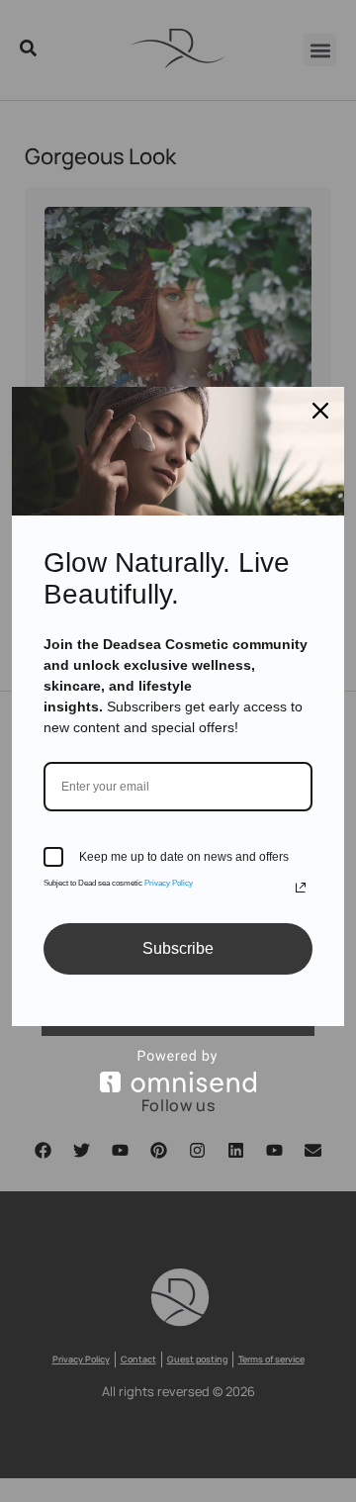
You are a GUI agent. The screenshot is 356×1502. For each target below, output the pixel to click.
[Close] (320, 410)
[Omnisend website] (178, 1071)
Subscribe (178, 948)
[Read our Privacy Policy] (300, 887)
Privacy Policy (168, 883)
